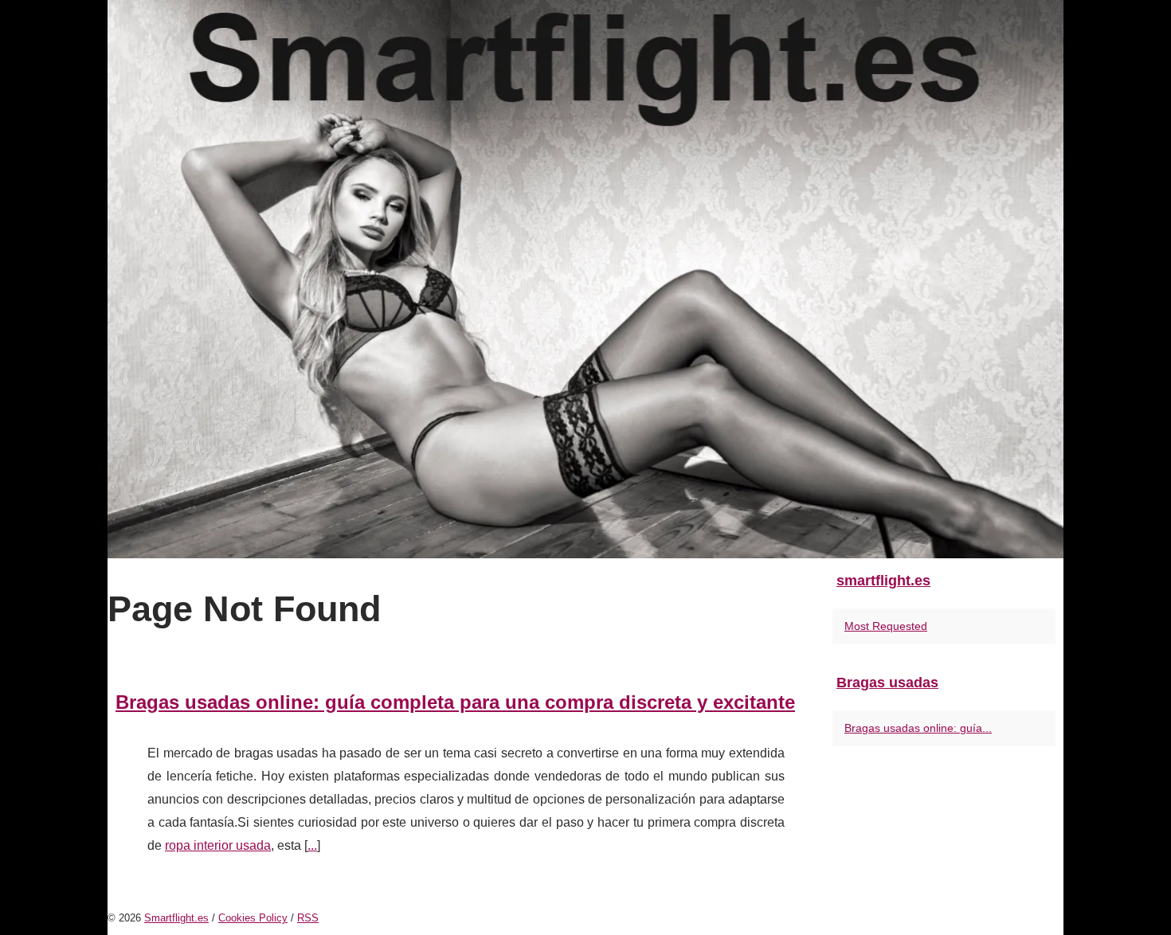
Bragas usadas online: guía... (918, 728)
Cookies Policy (253, 918)
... (312, 845)
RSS (308, 918)
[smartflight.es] (585, 279)
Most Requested (885, 626)
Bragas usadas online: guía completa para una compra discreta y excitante (455, 702)
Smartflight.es (176, 918)
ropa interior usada (218, 845)
